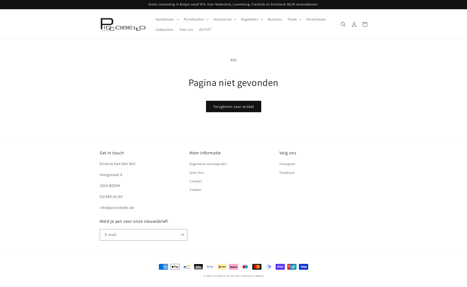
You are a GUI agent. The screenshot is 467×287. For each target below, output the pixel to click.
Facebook (287, 172)
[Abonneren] (181, 235)
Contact (195, 181)
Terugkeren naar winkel (233, 106)
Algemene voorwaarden (208, 164)
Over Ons (196, 172)
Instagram (287, 164)
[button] (167, 19)
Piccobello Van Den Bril (226, 276)
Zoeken (195, 189)
